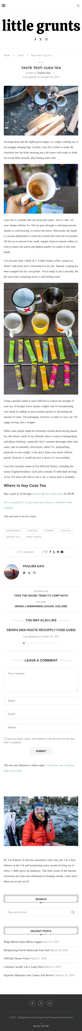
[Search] (78, 5)
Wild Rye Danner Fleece (17, 958)
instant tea (13, 537)
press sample (34, 537)
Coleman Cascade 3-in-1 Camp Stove (24, 966)
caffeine (33, 530)
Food (20, 55)
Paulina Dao (44, 72)
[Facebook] (35, 39)
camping (49, 530)
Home (7, 55)
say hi (25, 881)
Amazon (36, 493)
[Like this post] (46, 552)
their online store (54, 493)
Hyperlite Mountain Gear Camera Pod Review (29, 975)
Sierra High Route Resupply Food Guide (41, 630)
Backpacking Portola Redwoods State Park (27, 950)
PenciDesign (67, 1017)
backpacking (13, 530)
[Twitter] (40, 39)
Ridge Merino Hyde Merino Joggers (23, 941)
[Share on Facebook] (50, 552)
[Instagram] (46, 39)
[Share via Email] (62, 552)
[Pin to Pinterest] (58, 552)
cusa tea (65, 530)
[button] (7, 636)
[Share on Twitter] (54, 552)
